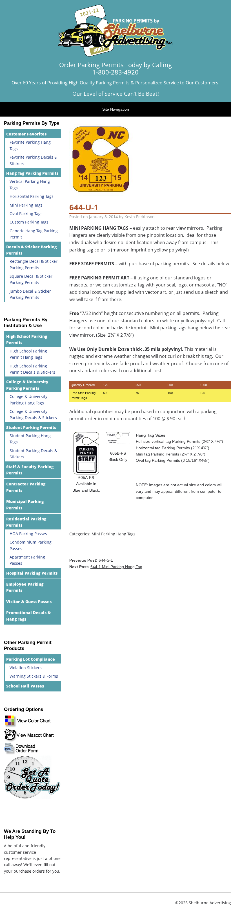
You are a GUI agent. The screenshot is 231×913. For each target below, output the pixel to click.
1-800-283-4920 (115, 72)
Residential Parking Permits (26, 522)
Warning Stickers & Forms (34, 676)
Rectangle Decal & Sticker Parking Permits (33, 264)
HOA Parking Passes (28, 533)
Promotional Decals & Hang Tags (28, 615)
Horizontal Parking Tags (32, 196)
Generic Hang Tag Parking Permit (34, 234)
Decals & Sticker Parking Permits (31, 250)
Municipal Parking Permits (25, 504)
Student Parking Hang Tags (30, 439)
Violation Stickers (26, 667)
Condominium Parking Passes (31, 545)
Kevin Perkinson (140, 216)
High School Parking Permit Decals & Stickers (32, 369)
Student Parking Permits (31, 427)
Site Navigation (115, 109)
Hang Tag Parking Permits (32, 173)
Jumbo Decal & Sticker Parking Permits (30, 294)
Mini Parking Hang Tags (114, 534)
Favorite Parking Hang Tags (30, 145)
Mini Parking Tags (26, 205)
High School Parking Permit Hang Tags (28, 354)
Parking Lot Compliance (30, 659)
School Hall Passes (25, 686)
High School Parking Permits (26, 339)
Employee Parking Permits (24, 587)
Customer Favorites (26, 134)
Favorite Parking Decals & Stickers (33, 160)
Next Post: (105, 566)
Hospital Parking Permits (31, 573)
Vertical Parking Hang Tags (30, 184)
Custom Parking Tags (29, 222)
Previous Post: (91, 560)
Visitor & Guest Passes (29, 601)
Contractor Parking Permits (25, 487)
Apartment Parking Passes (27, 560)
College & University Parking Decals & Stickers (33, 414)
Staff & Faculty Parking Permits (30, 470)
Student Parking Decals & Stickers (33, 453)
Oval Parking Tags (26, 213)
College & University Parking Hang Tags (28, 399)
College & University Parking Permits (27, 385)
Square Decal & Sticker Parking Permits (31, 279)
